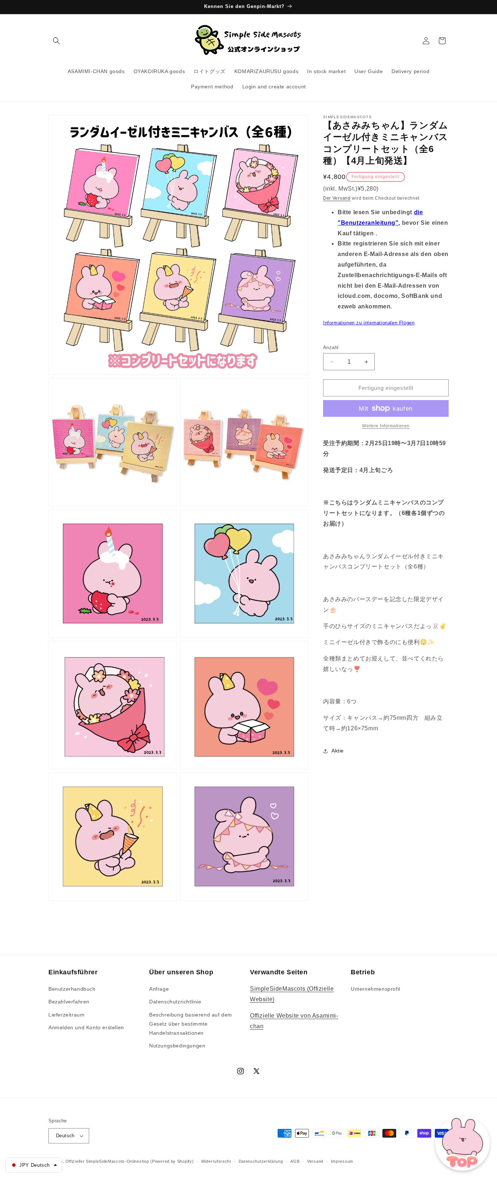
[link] (386, 426)
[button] (56, 41)
